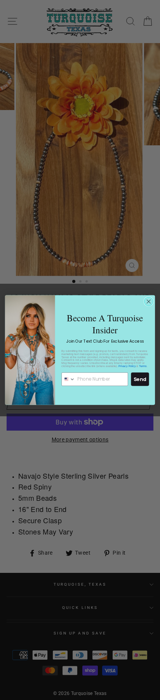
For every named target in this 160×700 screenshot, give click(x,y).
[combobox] (68, 378)
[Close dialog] (148, 301)
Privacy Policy (127, 365)
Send (140, 379)
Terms (143, 365)
